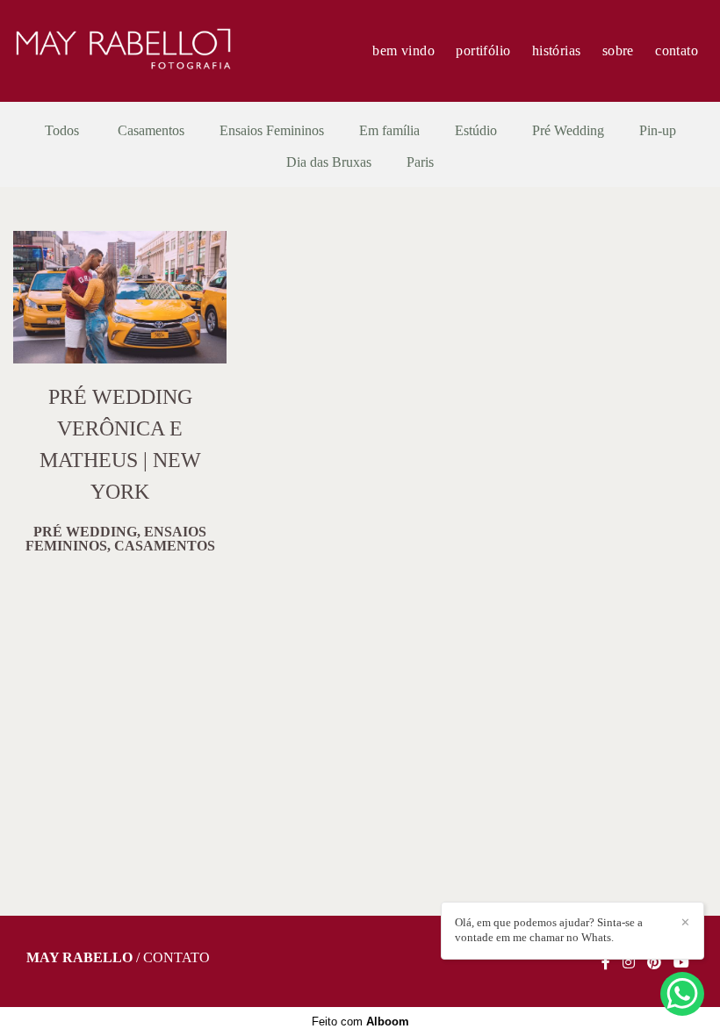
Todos (62, 131)
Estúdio (476, 131)
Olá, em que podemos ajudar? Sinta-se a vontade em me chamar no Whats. (549, 930)
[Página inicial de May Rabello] (123, 51)
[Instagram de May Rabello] (629, 962)
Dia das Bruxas (328, 162)
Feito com (360, 1021)
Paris (420, 162)
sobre (618, 50)
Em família (389, 131)
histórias (556, 50)
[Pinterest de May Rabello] (654, 962)
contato (676, 50)
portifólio (483, 50)
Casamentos (151, 131)
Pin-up (657, 131)
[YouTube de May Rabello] (681, 962)
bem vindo (403, 50)
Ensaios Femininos (272, 131)
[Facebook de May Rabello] (605, 962)
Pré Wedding (568, 131)
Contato (176, 958)
